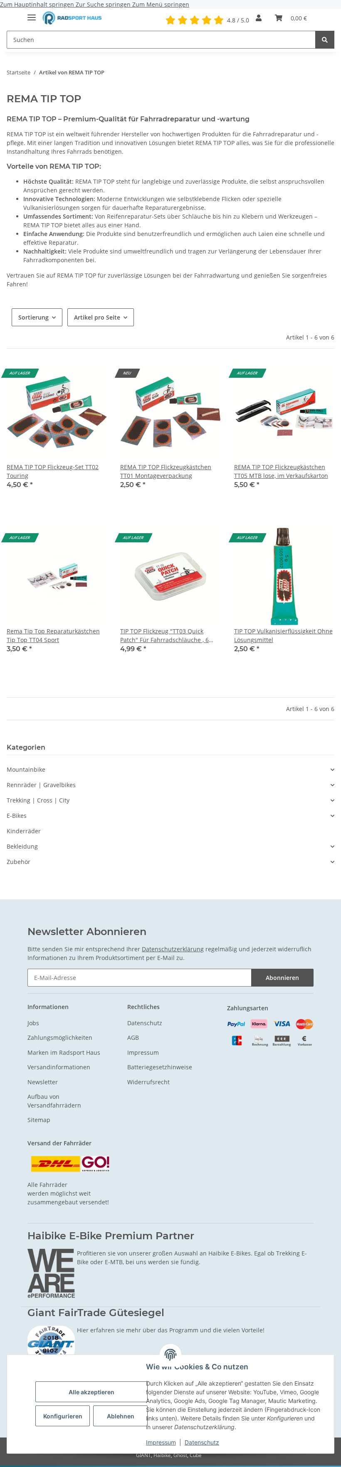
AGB (133, 1037)
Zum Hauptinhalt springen (38, 4)
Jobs (33, 1023)
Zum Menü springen (160, 4)
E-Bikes (17, 816)
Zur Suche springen (104, 4)
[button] (258, 18)
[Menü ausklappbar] (31, 14)
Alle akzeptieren (91, 1392)
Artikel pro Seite (97, 317)
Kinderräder (24, 831)
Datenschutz (202, 1442)
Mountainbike (26, 769)
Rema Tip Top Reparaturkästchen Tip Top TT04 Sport (53, 635)
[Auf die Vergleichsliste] (93, 376)
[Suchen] (324, 40)
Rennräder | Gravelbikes (41, 785)
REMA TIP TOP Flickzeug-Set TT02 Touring (53, 471)
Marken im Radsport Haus (63, 1052)
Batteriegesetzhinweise (159, 1067)
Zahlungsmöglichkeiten (59, 1037)
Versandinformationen (58, 1067)
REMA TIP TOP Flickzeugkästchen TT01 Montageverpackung (165, 471)
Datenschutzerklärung (173, 949)
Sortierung (33, 317)
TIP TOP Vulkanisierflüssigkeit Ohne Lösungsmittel (283, 635)
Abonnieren (282, 978)
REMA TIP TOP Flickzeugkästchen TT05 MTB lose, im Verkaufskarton (281, 471)
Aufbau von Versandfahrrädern (54, 1101)
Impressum (161, 1442)
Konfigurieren (62, 1416)
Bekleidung (22, 846)
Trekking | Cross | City (38, 800)
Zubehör (18, 862)
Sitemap (38, 1120)
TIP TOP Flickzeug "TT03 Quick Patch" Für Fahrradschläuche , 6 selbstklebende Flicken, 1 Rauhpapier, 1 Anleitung (164, 635)
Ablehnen (120, 1416)
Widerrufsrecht (148, 1082)
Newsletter (42, 1082)
